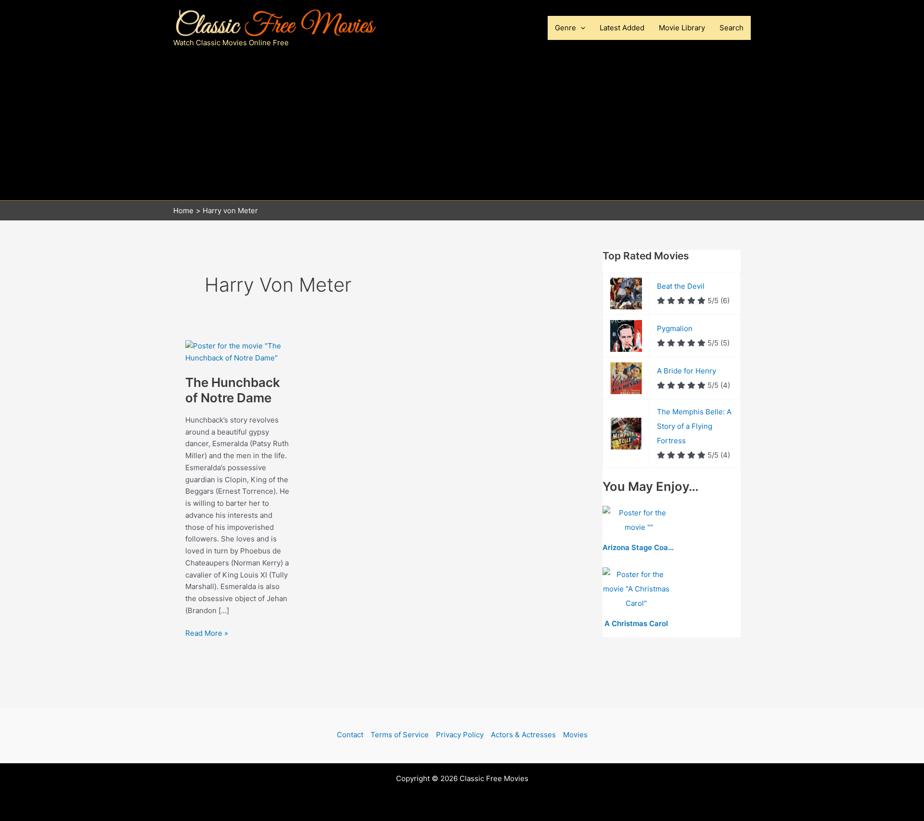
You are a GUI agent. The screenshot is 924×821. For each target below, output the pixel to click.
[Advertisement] (462, 128)
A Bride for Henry (686, 370)
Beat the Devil (681, 286)
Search (731, 27)
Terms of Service (400, 734)
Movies (575, 734)
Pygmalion (675, 328)
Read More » (206, 634)
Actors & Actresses (523, 734)
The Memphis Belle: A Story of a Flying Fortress (694, 426)
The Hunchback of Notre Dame (232, 390)
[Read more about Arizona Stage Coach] (639, 521)
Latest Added (622, 27)
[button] (580, 28)
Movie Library (682, 27)
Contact (350, 734)
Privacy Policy (460, 734)
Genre (565, 27)
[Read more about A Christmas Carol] (636, 589)
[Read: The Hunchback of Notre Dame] (238, 351)
